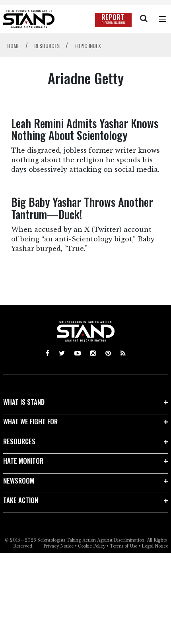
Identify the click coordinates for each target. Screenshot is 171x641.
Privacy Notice (58, 546)
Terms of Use (123, 546)
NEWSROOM (18, 481)
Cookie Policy (91, 546)
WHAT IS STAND (24, 402)
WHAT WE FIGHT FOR (30, 421)
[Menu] (162, 19)
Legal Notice (155, 546)
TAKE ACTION (20, 500)
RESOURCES (19, 441)
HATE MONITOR (23, 461)
